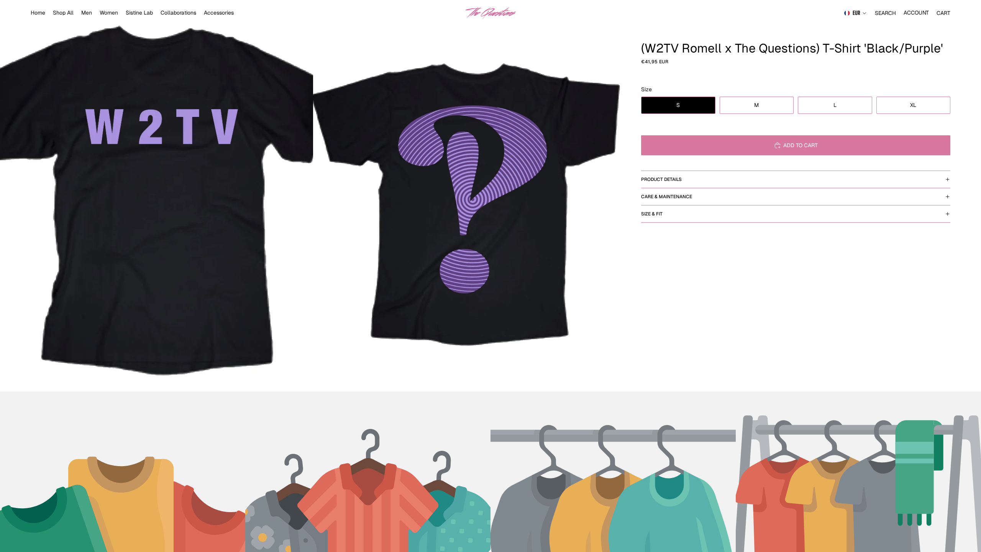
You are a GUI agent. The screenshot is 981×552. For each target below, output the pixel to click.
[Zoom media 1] (156, 195)
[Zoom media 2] (469, 195)
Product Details (661, 179)
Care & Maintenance (666, 197)
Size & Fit (652, 214)
